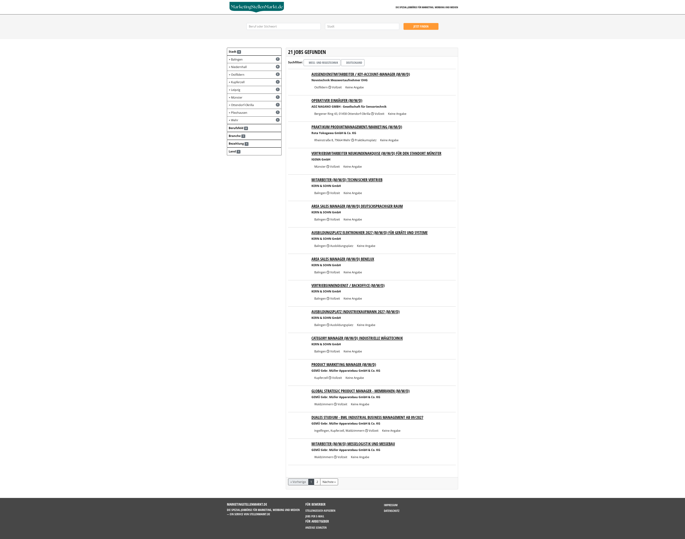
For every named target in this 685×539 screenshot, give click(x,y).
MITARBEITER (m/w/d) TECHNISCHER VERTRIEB (346, 179)
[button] (254, 52)
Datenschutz (391, 511)
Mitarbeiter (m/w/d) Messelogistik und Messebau (353, 444)
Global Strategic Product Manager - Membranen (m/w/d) (360, 391)
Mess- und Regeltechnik (323, 63)
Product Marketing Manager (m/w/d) (343, 364)
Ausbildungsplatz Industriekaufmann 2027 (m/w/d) (355, 311)
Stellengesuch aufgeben (320, 511)
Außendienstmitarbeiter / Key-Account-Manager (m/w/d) (360, 74)
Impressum (391, 505)
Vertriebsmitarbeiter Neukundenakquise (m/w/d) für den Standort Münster (376, 153)
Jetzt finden (420, 26)
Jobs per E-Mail (314, 516)
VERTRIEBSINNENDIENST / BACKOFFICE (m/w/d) (348, 285)
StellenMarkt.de (260, 514)
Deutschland (354, 63)
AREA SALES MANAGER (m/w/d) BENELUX (342, 259)
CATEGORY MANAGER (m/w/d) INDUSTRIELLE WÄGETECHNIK (357, 338)
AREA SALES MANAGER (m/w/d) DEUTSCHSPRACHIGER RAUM (357, 206)
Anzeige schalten (316, 528)
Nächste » (329, 482)
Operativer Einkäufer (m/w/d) (336, 100)
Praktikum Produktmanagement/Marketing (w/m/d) (356, 127)
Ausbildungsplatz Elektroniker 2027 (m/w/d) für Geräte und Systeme (369, 232)
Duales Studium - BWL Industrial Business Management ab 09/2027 (367, 417)
